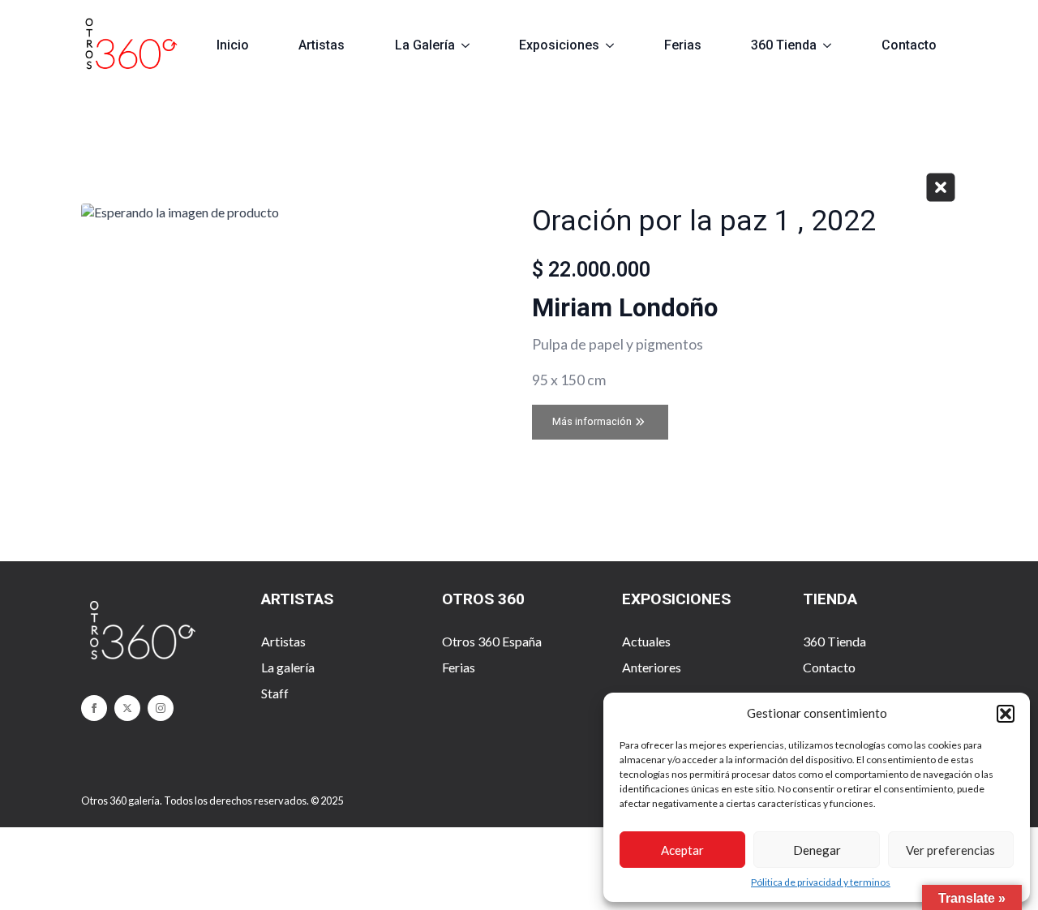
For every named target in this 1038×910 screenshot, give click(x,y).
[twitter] (127, 708)
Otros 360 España (492, 641)
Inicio (233, 45)
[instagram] (161, 708)
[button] (1005, 714)
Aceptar (682, 850)
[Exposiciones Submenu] (616, 45)
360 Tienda (784, 45)
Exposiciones (559, 45)
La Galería (425, 45)
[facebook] (94, 708)
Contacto (909, 45)
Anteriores (651, 667)
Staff (275, 693)
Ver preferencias (950, 850)
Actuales (646, 641)
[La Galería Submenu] (472, 45)
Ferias (682, 45)
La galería (288, 667)
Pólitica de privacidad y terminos (820, 882)
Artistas (321, 45)
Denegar (817, 850)
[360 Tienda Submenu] (834, 45)
